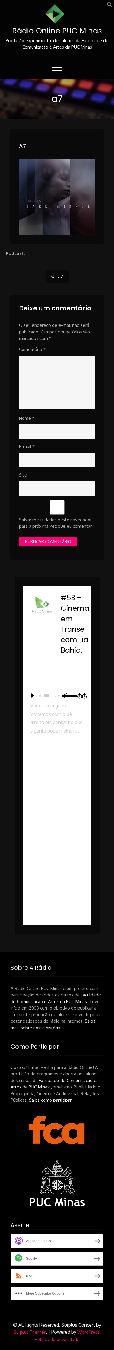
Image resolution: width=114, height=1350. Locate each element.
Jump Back (79, 696)
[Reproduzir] (32, 696)
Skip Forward (85, 696)
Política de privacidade (57, 1339)
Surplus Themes (30, 1332)
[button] (110, 5)
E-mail (27, 446)
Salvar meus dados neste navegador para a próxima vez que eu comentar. (56, 523)
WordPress (88, 1332)
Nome (26, 418)
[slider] (46, 695)
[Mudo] (65, 696)
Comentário (32, 349)
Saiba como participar (50, 1100)
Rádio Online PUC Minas (57, 31)
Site (23, 475)
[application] (57, 696)
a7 (22, 146)
